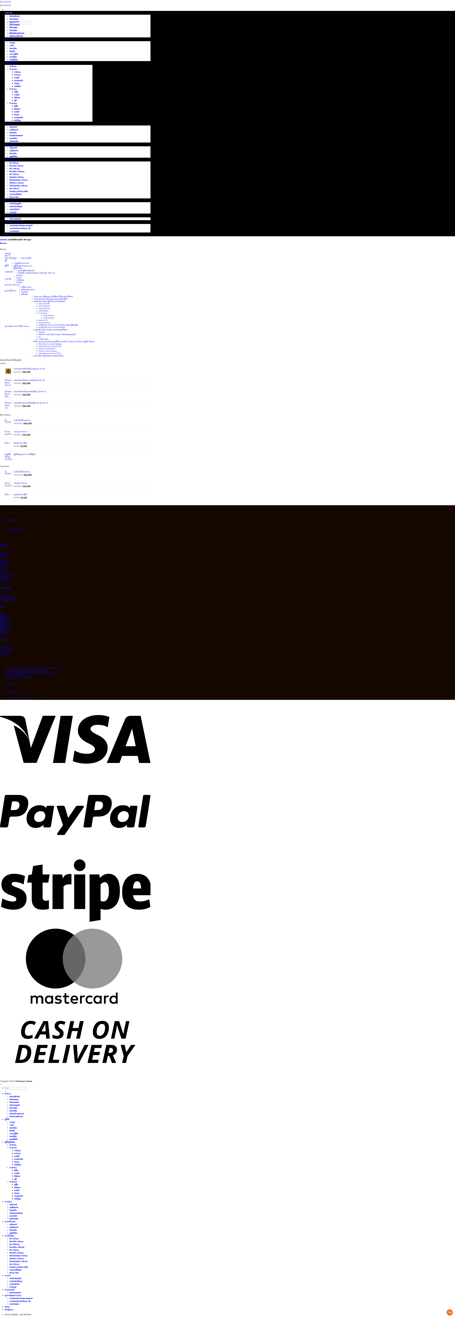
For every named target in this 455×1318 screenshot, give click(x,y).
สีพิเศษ (17, 97)
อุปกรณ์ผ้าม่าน (10, 290)
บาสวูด (12, 42)
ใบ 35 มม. (13, 89)
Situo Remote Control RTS (50, 346)
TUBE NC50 (44, 339)
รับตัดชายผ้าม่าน (16, 36)
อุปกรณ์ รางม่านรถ (12, 285)
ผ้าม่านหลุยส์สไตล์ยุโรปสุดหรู (16, 675)
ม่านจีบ (3, 552)
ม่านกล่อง (4, 570)
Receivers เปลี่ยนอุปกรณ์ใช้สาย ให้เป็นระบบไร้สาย (53, 296)
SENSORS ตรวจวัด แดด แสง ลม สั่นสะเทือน (51, 299)
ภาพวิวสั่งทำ (14, 209)
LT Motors (43, 313)
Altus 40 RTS (44, 303)
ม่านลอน (4, 560)
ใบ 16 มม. (13, 66)
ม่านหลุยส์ (4, 563)
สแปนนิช (13, 48)
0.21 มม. (17, 74)
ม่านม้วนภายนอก (16, 135)
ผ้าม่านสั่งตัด (14, 16)
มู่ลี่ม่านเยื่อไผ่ (6, 632)
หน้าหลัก (3, 239)
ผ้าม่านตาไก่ (14, 21)
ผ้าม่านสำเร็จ (26, 258)
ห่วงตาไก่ (24, 292)
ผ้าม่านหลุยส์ (14, 24)
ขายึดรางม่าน (26, 287)
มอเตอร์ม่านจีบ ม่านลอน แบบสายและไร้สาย (50, 329)
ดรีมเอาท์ (13, 126)
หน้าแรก (8, 10)
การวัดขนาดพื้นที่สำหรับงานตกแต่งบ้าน (20, 698)
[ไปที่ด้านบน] (1, 1084)
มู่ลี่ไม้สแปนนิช (6, 627)
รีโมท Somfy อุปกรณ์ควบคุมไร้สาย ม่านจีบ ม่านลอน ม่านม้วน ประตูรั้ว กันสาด (64, 341)
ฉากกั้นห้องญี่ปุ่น (7, 597)
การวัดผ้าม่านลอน (12, 684)
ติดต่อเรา (8, 15)
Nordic (19, 277)
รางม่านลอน (14, 231)
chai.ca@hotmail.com (15, 529)
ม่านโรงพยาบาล (7, 573)
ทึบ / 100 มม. (14, 168)
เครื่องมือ (24, 294)
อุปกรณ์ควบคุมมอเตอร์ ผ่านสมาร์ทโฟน (49, 356)
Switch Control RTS (47, 348)
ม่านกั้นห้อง (5, 595)
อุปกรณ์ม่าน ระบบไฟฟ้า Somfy (17, 326)
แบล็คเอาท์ (13, 129)
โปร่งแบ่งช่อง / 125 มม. (18, 185)
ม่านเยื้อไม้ (13, 59)
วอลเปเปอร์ (9, 271)
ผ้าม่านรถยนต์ (15, 218)
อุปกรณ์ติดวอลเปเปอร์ (26, 270)
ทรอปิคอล (20, 280)
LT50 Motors (48, 315)
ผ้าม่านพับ (13, 27)
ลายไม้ (16, 77)
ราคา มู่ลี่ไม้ (13, 54)
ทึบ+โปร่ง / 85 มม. (16, 165)
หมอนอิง (8, 279)
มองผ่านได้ (18, 80)
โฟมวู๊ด (12, 51)
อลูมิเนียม (13, 156)
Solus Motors (44, 322)
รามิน (11, 45)
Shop (7, 234)
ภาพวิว (8, 200)
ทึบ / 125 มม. (14, 188)
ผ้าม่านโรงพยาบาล (16, 33)
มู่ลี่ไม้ (7, 39)
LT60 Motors (48, 318)
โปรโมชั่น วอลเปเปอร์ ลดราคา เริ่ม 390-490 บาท (36, 273)
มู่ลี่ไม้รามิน (18, 268)
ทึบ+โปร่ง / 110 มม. (16, 177)
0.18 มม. (17, 72)
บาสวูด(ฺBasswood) (21, 263)
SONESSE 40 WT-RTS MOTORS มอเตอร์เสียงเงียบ (58, 325)
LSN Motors (43, 311)
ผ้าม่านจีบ (13, 30)
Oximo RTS (43, 320)
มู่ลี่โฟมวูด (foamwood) (23, 266)
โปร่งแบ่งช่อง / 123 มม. (18, 180)
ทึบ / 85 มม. (14, 162)
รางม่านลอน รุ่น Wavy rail (20, 228)
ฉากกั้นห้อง (9, 159)
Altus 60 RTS (44, 308)
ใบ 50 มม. (13, 103)
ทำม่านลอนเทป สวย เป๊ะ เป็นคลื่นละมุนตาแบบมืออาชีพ (25, 670)
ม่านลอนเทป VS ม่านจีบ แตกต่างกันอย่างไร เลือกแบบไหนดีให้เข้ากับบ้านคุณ (34, 668)
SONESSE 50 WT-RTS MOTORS (52, 327)
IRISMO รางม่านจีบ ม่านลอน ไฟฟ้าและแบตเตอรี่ (57, 334)
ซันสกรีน (13, 132)
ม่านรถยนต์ (9, 215)
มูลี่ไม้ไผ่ (3, 619)
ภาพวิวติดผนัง (15, 203)
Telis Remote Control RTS (50, 353)
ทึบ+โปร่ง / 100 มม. (17, 171)
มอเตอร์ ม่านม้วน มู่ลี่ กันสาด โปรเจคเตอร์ (49, 301)
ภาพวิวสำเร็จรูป (15, 206)
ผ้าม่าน (8, 13)
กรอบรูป (12, 212)
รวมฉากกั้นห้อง (15, 194)
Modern (19, 275)
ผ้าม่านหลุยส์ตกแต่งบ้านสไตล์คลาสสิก (19, 677)
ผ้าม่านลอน (13, 19)
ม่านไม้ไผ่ (13, 56)
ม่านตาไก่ (4, 555)
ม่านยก (3, 568)
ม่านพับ (3, 557)
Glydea (42, 332)
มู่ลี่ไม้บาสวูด (5, 622)
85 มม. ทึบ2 (14, 197)
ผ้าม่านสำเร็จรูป (11, 258)
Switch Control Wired (48, 351)
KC (40, 337)
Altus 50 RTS (44, 306)
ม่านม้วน (8, 123)
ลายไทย (19, 282)
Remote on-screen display (50, 344)
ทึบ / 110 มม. (14, 174)
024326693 (9, 520)
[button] (3, 243)
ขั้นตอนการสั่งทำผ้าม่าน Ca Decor (18, 691)
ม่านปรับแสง (10, 144)
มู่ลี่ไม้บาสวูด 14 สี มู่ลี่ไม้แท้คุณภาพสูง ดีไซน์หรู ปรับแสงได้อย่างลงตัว (31, 672)
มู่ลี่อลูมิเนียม (10, 63)
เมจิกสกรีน (13, 141)
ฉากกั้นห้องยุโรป (7, 600)
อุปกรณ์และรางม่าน (13, 222)
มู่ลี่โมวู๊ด (3, 630)
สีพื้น (16, 91)
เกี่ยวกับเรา (9, 18)
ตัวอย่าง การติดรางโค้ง (18, 191)
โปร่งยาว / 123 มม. (16, 182)
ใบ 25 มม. (13, 69)
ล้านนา (16, 83)
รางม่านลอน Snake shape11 (20, 225)
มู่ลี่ (15, 100)
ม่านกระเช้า (5, 565)
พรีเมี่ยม (17, 86)
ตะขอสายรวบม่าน (28, 289)
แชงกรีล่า (13, 138)
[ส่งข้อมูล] (6, 1091)
